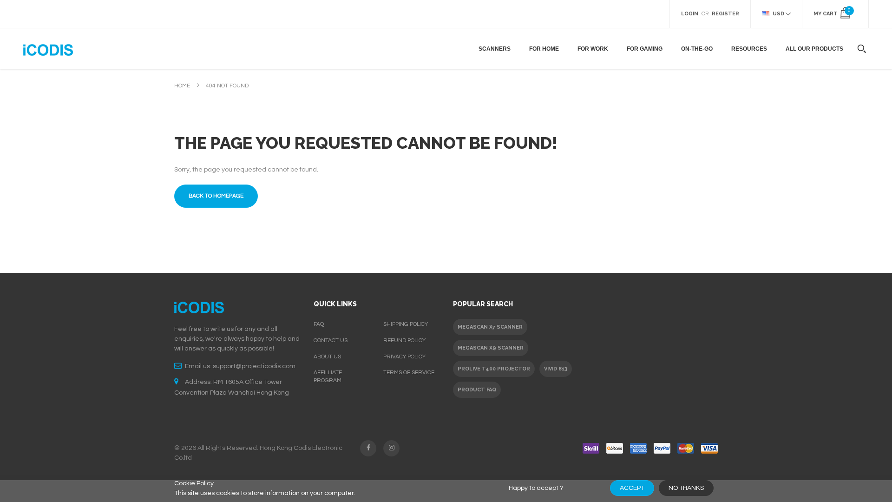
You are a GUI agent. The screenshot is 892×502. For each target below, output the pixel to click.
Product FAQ (477, 390)
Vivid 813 (555, 369)
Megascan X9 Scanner (491, 348)
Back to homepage (216, 196)
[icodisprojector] (48, 49)
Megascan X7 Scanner (490, 327)
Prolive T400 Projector (494, 369)
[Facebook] (368, 448)
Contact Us (331, 340)
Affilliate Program (328, 376)
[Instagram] (391, 448)
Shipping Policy (405, 324)
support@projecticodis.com (254, 366)
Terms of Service (408, 373)
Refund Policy (404, 340)
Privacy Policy (404, 357)
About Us (327, 357)
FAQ (319, 324)
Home (182, 86)
